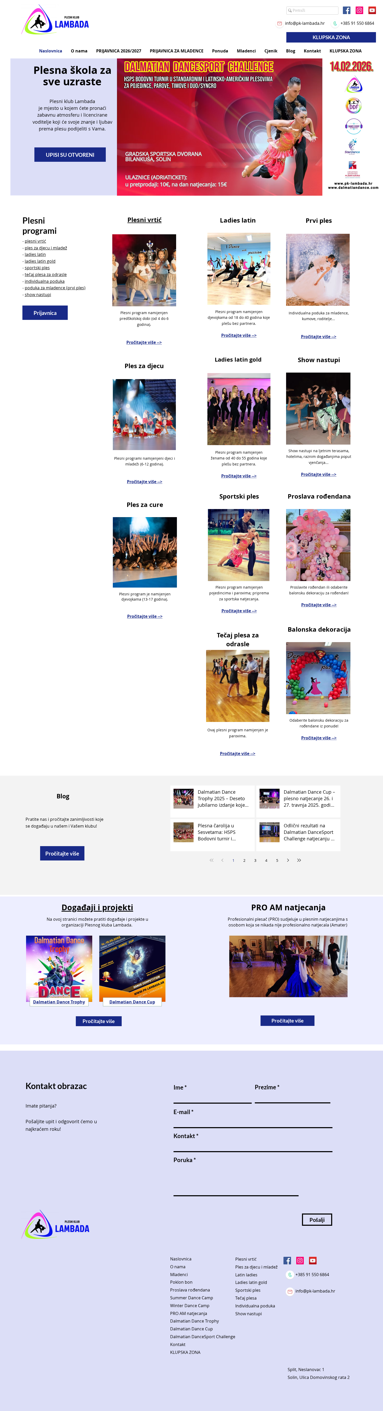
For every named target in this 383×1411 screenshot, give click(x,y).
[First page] (211, 860)
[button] (79, 51)
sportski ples (37, 268)
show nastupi (38, 294)
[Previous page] (222, 860)
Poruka (183, 1160)
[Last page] (299, 860)
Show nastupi (248, 1314)
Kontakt (184, 1136)
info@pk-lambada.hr (305, 23)
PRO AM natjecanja (188, 1313)
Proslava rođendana (190, 1290)
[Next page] (288, 860)
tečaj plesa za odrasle (46, 274)
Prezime (265, 1087)
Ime (178, 1087)
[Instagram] (359, 10)
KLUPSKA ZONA (185, 1352)
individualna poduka (45, 281)
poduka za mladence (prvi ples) (55, 288)
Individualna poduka (255, 1306)
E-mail (182, 1112)
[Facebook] (346, 10)
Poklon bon (181, 1282)
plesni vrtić (35, 241)
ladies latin (35, 254)
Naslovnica (180, 1259)
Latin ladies (246, 1275)
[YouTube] (372, 10)
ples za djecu (37, 248)
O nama (178, 1267)
